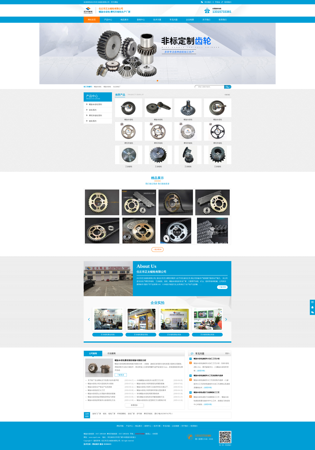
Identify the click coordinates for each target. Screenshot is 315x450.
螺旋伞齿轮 (97, 87)
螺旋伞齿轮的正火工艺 (96, 390)
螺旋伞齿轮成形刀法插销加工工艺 (207, 381)
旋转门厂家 (96, 414)
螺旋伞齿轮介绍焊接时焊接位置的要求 (151, 390)
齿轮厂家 (131, 414)
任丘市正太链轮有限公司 (151, 271)
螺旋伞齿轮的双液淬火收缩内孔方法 (101, 400)
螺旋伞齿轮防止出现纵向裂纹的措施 (101, 394)
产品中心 (108, 20)
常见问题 (174, 20)
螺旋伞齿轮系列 (95, 104)
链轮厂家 (111, 414)
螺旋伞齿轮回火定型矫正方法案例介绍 (151, 400)
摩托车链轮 (148, 414)
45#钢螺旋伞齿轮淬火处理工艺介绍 (150, 380)
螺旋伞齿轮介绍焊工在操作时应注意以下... (153, 387)
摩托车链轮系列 (95, 115)
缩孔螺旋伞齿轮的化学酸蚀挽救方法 (150, 397)
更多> (227, 353)
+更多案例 (157, 249)
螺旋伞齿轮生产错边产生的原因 (100, 387)
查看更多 (134, 405)
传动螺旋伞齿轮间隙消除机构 (148, 394)
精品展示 (124, 20)
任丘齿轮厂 (117, 87)
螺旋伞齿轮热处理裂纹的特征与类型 (101, 397)
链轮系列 (92, 121)
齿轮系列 (92, 110)
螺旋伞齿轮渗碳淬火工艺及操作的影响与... (210, 397)
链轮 (104, 414)
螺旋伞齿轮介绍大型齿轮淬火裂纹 (101, 384)
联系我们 (227, 2)
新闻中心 (141, 20)
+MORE (227, 95)
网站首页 (92, 20)
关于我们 (206, 20)
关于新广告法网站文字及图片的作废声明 (103, 380)
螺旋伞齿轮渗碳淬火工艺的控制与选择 (208, 364)
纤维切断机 (121, 414)
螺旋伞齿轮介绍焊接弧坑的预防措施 (150, 384)
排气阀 (139, 414)
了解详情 (222, 287)
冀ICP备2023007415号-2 (163, 414)
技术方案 (157, 20)
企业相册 (190, 20)
